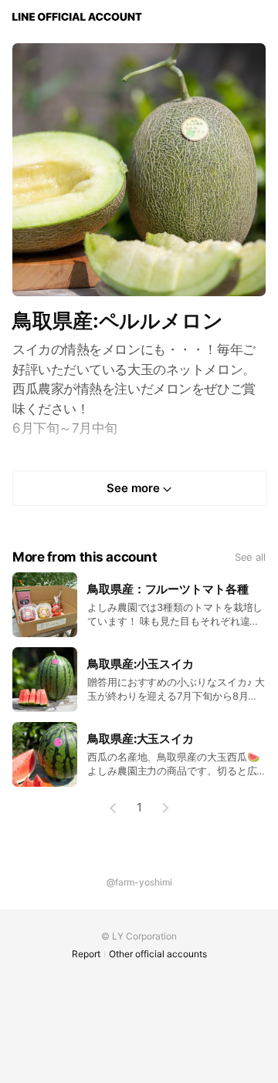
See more (133, 488)
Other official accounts (158, 954)
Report (86, 954)
